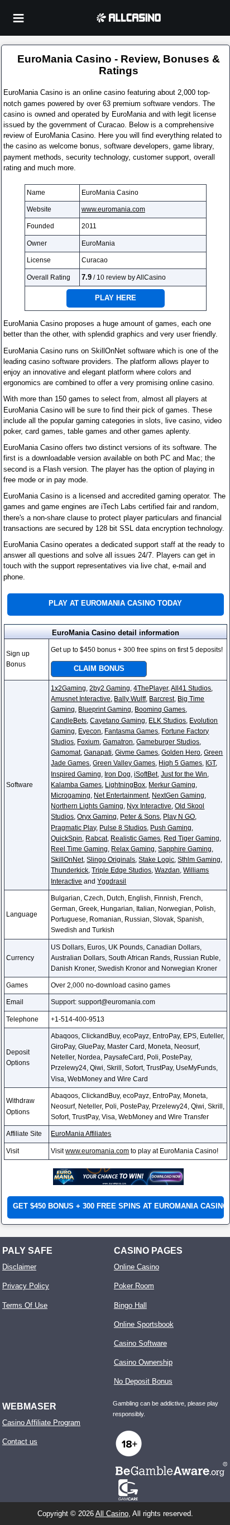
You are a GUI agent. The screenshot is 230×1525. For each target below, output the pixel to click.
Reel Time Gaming (79, 849)
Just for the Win (184, 774)
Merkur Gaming (171, 785)
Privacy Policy (25, 1286)
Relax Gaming (133, 849)
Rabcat (96, 838)
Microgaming (70, 795)
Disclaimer (19, 1267)
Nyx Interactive (149, 806)
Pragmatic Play (73, 828)
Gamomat (65, 752)
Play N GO (179, 817)
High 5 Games (180, 763)
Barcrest (161, 699)
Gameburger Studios (167, 742)
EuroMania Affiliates (81, 1134)
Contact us (19, 1441)
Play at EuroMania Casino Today (115, 603)
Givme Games (136, 752)
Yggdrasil (111, 881)
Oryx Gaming (97, 817)
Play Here (115, 298)
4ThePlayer (150, 688)
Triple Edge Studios (121, 870)
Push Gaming (170, 828)
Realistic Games (135, 838)
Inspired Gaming (76, 774)
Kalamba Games (76, 785)
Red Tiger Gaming (191, 838)
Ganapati (98, 752)
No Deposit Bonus (143, 1381)
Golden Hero (180, 752)
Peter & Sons (140, 817)
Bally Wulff (130, 699)
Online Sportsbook (144, 1324)
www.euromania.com (113, 209)
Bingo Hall (130, 1305)
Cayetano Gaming (117, 721)
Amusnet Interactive (81, 699)
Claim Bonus (99, 668)
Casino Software (140, 1343)
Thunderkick (69, 870)
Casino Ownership (143, 1362)
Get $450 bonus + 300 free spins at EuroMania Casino (118, 1206)
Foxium (88, 742)
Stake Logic (156, 860)
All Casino (111, 1513)
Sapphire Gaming (185, 849)
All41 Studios (191, 688)
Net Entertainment (121, 795)
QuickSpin (66, 838)
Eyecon (89, 731)
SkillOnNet (67, 860)
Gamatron (118, 742)
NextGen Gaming (178, 795)
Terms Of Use (24, 1305)
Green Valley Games (124, 763)
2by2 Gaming (109, 688)
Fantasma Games (131, 731)
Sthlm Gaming (199, 860)
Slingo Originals (111, 860)
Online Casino (136, 1267)
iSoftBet (145, 774)
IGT (210, 763)
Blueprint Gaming (104, 709)
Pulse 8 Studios (123, 828)
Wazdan (167, 870)
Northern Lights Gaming (87, 806)
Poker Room (134, 1286)
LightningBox (125, 785)
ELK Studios (167, 721)
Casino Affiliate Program (41, 1422)
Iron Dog (117, 774)
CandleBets (69, 721)
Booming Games (160, 709)
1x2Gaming (68, 688)
